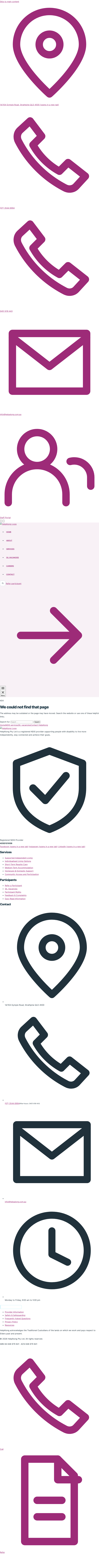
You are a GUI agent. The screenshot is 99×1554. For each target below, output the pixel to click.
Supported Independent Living (19, 858)
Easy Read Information (15, 898)
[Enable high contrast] (3, 521)
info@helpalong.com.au (15, 1202)
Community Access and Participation (22, 874)
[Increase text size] (1, 521)
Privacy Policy (11, 1322)
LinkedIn (71, 846)
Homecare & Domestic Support (19, 871)
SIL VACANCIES (12, 557)
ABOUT (9, 540)
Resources (9, 1325)
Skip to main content (9, 1)
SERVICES (10, 549)
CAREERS (10, 566)
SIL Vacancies (11, 889)
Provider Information (14, 1312)
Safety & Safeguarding (15, 1315)
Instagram (43, 846)
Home (2, 725)
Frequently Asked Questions (17, 1318)
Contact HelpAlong (39, 725)
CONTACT (10, 574)
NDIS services (11, 725)
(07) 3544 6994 (12, 1103)
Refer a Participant (13, 885)
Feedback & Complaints (15, 895)
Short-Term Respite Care (16, 864)
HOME (8, 532)
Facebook (14, 846)
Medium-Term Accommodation (19, 867)
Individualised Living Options (18, 861)
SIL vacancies (24, 725)
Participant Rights (13, 892)
